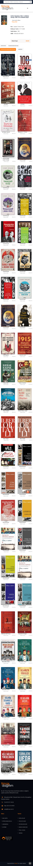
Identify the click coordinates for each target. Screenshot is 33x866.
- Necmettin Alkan (16, 20)
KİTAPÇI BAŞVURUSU (7, 821)
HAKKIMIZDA (5, 824)
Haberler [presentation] (20, 49)
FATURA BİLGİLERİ (23, 824)
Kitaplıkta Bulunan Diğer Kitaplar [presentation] (8, 49)
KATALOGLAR (22, 818)
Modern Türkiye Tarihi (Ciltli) (6, 158)
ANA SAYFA (5, 818)
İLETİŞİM (4, 827)
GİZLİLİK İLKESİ (22, 821)
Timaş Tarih (14, 22)
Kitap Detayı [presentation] (3, 45)
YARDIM (20, 833)
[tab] (3, 45)
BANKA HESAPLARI (23, 827)
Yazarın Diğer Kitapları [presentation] (13, 45)
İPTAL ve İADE (22, 830)
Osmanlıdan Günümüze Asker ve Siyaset (6, 604)
